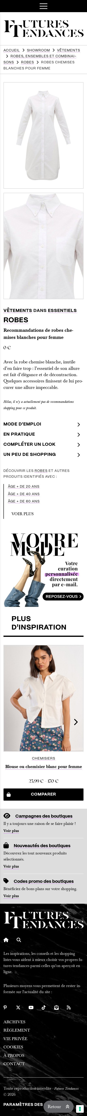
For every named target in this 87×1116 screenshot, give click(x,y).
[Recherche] (19, 940)
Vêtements (68, 50)
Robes (27, 62)
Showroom (38, 50)
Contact (14, 1063)
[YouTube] (31, 1007)
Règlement (16, 1030)
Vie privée (15, 1038)
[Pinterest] (5, 1007)
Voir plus (11, 831)
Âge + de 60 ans (24, 501)
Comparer (43, 794)
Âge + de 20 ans (23, 486)
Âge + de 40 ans (24, 494)
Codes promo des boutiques (44, 881)
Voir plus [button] (23, 513)
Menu (43, 6)
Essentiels (62, 311)
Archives (14, 1022)
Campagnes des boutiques (43, 816)
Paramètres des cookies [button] (33, 1105)
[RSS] (69, 1007)
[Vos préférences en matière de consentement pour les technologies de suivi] (80, 1109)
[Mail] (56, 1007)
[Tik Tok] (44, 1007)
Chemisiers (43, 758)
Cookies (13, 1047)
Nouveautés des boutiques (42, 846)
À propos (13, 1055)
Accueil (11, 50)
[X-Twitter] (18, 1007)
